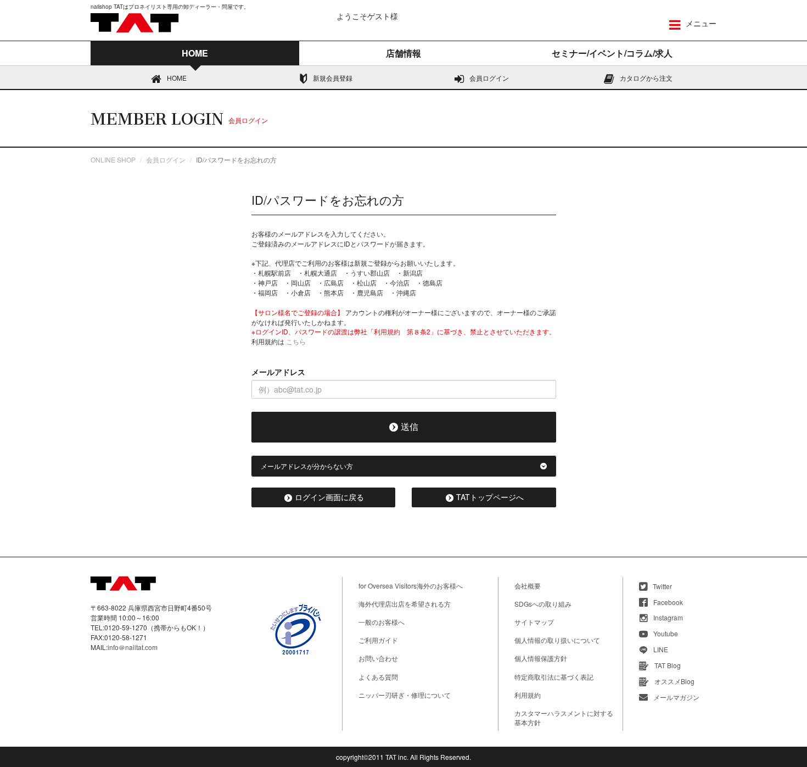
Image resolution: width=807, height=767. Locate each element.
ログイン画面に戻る (329, 496)
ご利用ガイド (378, 640)
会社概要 (527, 585)
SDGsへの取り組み (542, 603)
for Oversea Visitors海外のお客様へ (410, 585)
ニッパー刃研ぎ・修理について (404, 694)
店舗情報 (403, 53)
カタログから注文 (646, 77)
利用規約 (527, 694)
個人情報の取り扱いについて (557, 640)
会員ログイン (489, 77)
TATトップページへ (490, 496)
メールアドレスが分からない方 (307, 466)
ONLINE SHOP (113, 159)
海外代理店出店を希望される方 (404, 603)
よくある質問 (378, 676)
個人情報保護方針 (540, 658)
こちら (296, 341)
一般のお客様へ (381, 621)
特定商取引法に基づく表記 (553, 676)
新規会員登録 (332, 77)
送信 (409, 426)
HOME (177, 77)
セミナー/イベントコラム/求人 (612, 53)
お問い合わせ (378, 658)
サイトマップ (534, 621)
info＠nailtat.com (133, 647)
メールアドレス (278, 371)
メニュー (699, 23)
